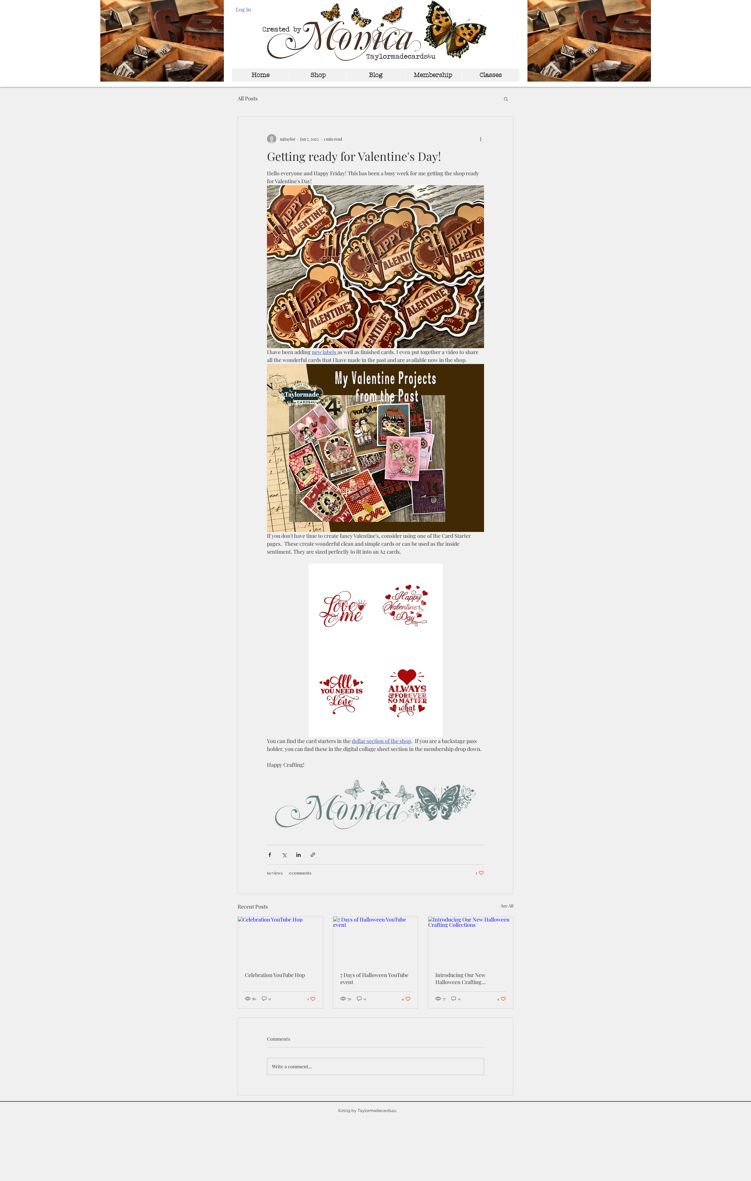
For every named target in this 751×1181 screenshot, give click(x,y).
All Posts (248, 98)
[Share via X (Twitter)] (284, 854)
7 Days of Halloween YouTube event (374, 978)
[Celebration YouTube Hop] (280, 940)
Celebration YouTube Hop (275, 974)
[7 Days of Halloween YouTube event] (375, 940)
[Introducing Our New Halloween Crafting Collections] (470, 940)
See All (507, 906)
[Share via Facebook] (270, 854)
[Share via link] (313, 854)
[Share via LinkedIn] (298, 854)
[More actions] (480, 138)
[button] (506, 98)
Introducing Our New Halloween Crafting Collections (460, 978)
